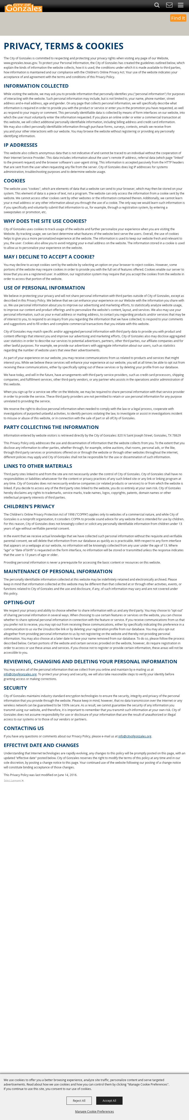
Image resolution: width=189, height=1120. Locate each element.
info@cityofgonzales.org (20, 674)
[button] (160, 6)
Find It (178, 18)
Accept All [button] (109, 1101)
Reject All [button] (79, 1101)
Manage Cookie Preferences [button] (94, 1111)
